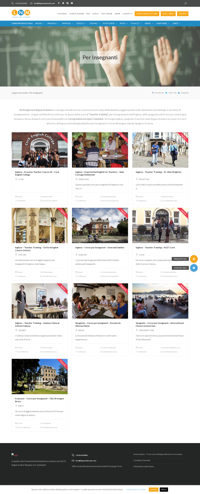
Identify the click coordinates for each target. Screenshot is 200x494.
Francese (66, 23)
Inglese (38, 23)
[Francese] (40, 376)
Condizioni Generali (141, 460)
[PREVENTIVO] (194, 259)
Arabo (148, 23)
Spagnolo (52, 23)
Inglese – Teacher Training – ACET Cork (155, 247)
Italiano (93, 23)
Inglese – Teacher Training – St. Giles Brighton (158, 172)
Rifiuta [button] (163, 489)
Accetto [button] (153, 489)
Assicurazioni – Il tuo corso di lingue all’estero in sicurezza (157, 454)
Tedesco (80, 23)
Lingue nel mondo (20, 92)
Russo (123, 23)
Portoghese (109, 23)
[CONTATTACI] (194, 268)
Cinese (175, 23)
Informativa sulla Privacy (143, 466)
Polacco (135, 23)
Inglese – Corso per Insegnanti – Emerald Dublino (99, 247)
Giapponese (161, 23)
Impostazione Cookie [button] (135, 489)
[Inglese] (40, 149)
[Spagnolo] (100, 300)
